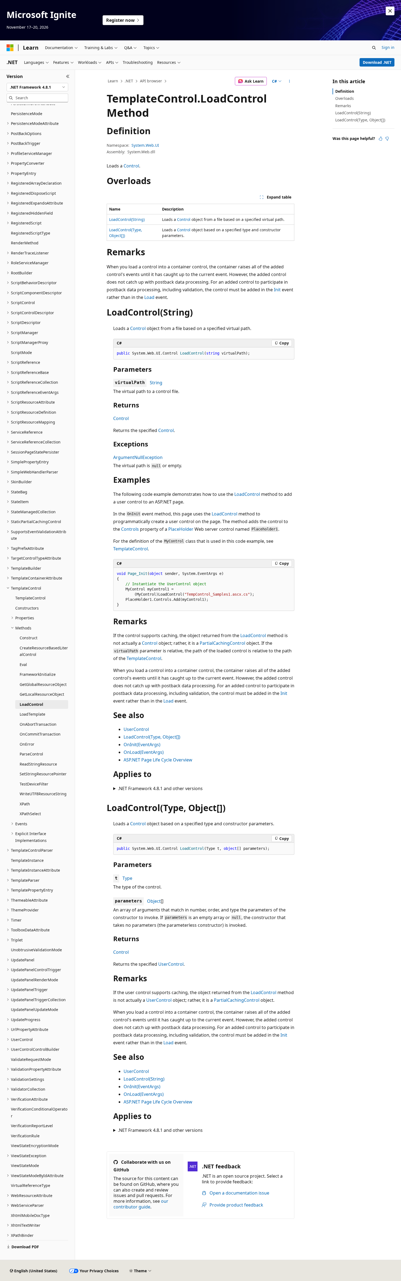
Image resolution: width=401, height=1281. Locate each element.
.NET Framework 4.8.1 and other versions (160, 788)
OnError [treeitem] (27, 744)
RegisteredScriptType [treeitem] (30, 233)
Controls (130, 529)
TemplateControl (130, 549)
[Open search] (374, 48)
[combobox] (37, 87)
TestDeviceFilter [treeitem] (34, 784)
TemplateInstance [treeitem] (27, 860)
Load (149, 297)
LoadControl (247, 494)
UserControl (136, 729)
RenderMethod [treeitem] (24, 242)
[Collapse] (68, 76)
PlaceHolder (180, 529)
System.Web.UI (145, 145)
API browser (151, 80)
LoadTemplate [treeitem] (32, 714)
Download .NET (377, 62)
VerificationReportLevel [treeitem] (32, 1125)
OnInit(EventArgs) (142, 745)
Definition (344, 91)
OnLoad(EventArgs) (144, 752)
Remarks (343, 105)
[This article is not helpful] (387, 138)
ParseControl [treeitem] (31, 754)
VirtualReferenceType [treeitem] (30, 1185)
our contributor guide (140, 1204)
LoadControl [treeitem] (31, 704)
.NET (129, 80)
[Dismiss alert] (390, 11)
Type (127, 878)
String (156, 383)
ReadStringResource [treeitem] (38, 764)
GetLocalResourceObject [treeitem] (42, 694)
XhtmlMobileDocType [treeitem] (30, 1215)
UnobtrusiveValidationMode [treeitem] (36, 949)
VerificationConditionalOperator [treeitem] (39, 1112)
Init (277, 290)
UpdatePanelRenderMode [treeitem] (34, 979)
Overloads (344, 98)
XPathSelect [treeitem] (30, 813)
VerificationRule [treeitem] (25, 1135)
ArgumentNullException (138, 457)
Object (154, 901)
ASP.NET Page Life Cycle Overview (158, 760)
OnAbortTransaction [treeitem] (38, 724)
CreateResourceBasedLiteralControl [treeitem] (44, 651)
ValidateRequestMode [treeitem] (31, 1059)
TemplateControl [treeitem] (30, 598)
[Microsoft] (10, 47)
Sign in (388, 47)
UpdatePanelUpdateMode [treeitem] (34, 1009)
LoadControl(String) (127, 219)
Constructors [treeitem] (27, 608)
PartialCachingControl (222, 643)
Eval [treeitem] (23, 664)
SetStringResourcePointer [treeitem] (43, 773)
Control (131, 166)
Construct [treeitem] (28, 637)
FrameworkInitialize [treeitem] (38, 674)
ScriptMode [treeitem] (21, 352)
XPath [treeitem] (25, 803)
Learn (113, 80)
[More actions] (289, 81)
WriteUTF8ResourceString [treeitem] (43, 793)
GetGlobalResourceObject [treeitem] (43, 684)
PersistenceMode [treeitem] (26, 113)
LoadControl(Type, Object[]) (152, 737)
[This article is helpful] (380, 138)
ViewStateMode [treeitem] (25, 1165)
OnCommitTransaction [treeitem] (40, 734)
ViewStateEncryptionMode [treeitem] (35, 1145)
